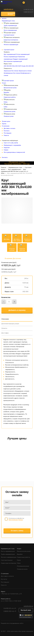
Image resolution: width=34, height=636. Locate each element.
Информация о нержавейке (12, 145)
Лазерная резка (9, 116)
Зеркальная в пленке (25, 70)
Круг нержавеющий (10, 54)
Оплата (4, 328)
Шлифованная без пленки (12, 73)
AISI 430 (31, 66)
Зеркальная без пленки (11, 70)
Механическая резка (10, 87)
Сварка (6, 150)
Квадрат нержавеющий (20, 59)
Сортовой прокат (9, 35)
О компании (5, 126)
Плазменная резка (9, 111)
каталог (4, 18)
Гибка (5, 106)
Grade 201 (25, 66)
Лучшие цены (6, 121)
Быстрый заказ (26, 610)
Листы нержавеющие (10, 30)
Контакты (6, 130)
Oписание (5, 319)
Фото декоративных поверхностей (14, 152)
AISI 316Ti (18, 66)
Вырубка (6, 92)
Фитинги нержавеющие (11, 44)
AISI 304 (6, 66)
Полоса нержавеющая (11, 56)
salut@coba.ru (8, 9)
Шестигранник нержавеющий (13, 61)
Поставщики (7, 133)
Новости (6, 135)
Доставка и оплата (9, 128)
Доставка (4, 333)
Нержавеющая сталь (8, 20)
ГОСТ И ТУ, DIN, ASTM (11, 143)
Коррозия (7, 147)
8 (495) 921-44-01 (28, 9)
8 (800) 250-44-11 (28, 12)
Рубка (5, 102)
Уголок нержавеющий (23, 54)
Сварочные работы (10, 97)
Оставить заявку (17, 530)
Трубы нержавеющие (10, 25)
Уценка (4, 123)
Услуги (4, 83)
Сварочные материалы (11, 40)
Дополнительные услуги (10, 324)
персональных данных (15, 519)
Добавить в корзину (17, 310)
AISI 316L (12, 66)
